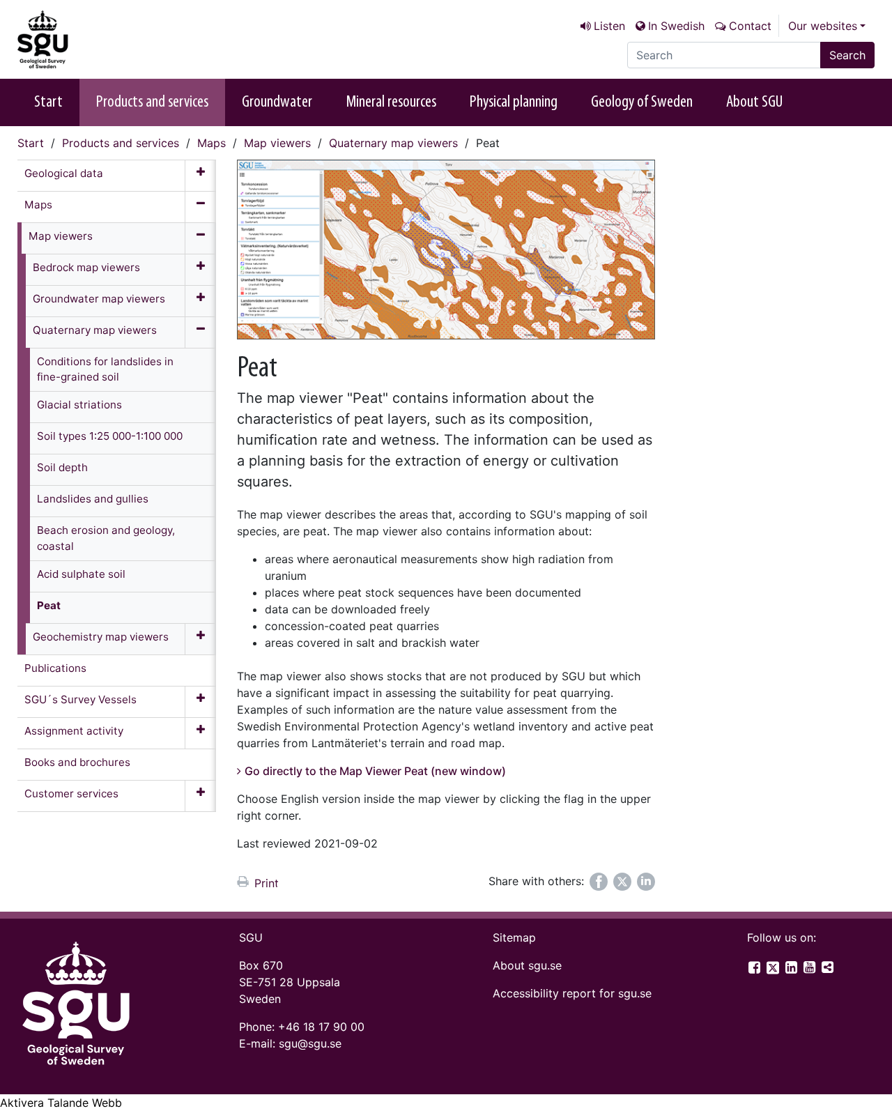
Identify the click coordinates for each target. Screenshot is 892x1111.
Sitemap (514, 937)
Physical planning (514, 102)
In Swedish (676, 26)
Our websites (822, 26)
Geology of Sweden (642, 102)
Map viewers (277, 143)
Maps (211, 143)
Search (847, 55)
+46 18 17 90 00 (321, 1027)
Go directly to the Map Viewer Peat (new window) (375, 771)
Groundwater (277, 102)
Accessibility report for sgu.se (572, 993)
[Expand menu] (200, 175)
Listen (609, 26)
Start (48, 102)
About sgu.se (527, 965)
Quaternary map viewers (393, 143)
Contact (750, 26)
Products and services (152, 102)
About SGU (754, 102)
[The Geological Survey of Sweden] (87, 39)
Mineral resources (391, 102)
